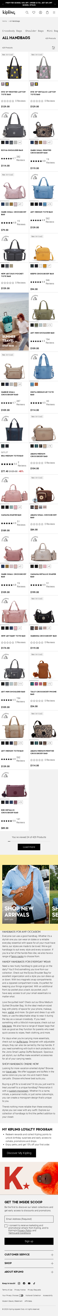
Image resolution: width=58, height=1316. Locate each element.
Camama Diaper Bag (11, 515)
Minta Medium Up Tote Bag (42, 393)
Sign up (29, 1241)
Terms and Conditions (19, 1233)
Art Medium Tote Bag (41, 212)
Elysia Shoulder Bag (12, 150)
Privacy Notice (19, 1290)
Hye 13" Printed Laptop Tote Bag (13, 93)
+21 (49, 142)
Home (4, 21)
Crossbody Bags (12, 30)
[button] (3, 84)
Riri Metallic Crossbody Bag (9, 811)
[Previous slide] (3, 4)
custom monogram (18, 1091)
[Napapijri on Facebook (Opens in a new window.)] (24, 1283)
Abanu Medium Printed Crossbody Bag (42, 752)
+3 (20, 384)
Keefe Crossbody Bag (42, 274)
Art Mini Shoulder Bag (42, 333)
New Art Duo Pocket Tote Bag (12, 275)
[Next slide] (55, 4)
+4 (20, 142)
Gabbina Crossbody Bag (43, 636)
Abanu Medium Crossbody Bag (39, 455)
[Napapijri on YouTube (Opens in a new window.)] (29, 1283)
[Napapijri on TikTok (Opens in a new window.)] (34, 1283)
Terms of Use (7, 1290)
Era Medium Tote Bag (12, 456)
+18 (49, 446)
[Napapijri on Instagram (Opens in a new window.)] (19, 1283)
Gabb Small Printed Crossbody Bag (40, 151)
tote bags (7, 1026)
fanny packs (17, 956)
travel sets (11, 1071)
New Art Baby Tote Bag (13, 636)
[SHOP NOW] (14, 321)
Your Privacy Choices (10, 1296)
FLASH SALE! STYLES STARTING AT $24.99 (29, 4)
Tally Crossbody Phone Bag (43, 693)
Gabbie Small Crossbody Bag (9, 393)
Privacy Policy (24, 1230)
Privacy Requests (34, 1290)
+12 (49, 684)
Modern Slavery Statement (12, 1301)
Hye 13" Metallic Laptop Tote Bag (43, 93)
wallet (11, 1012)
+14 (49, 325)
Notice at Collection (33, 1296)
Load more (29, 846)
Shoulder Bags (34, 30)
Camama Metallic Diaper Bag (43, 575)
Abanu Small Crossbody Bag (43, 516)
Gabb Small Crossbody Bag (13, 213)
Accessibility (48, 1296)
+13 (49, 204)
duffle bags (22, 1041)
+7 (49, 266)
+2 (20, 628)
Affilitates (28, 1301)
